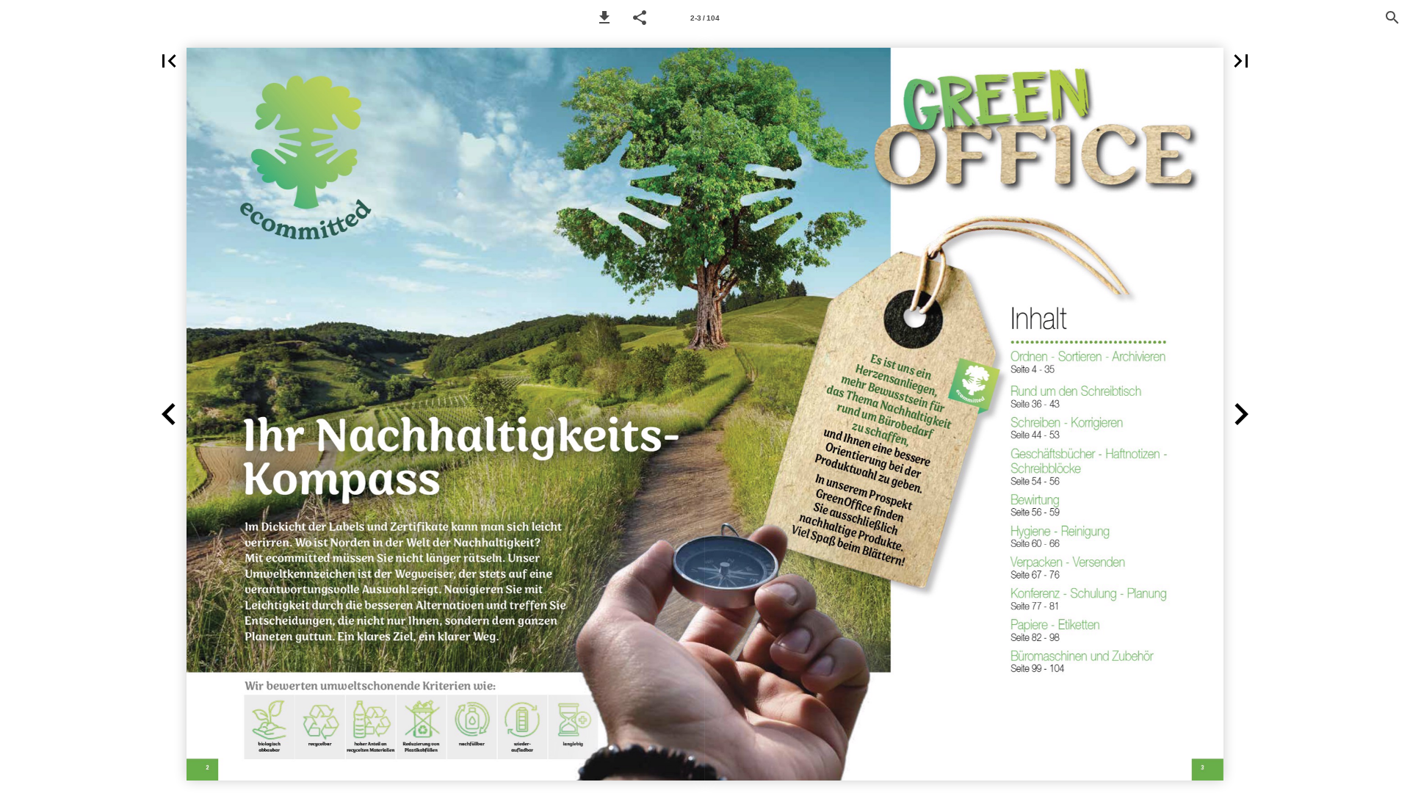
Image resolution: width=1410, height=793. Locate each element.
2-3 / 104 (705, 18)
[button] (604, 17)
